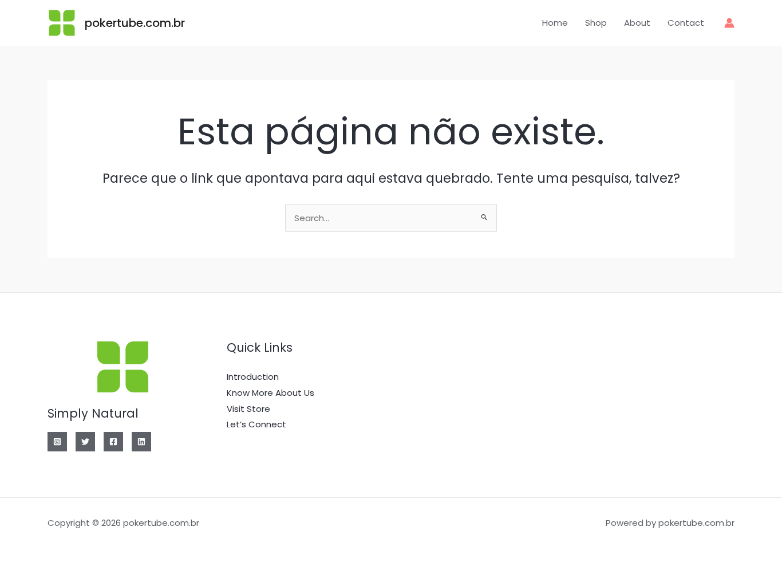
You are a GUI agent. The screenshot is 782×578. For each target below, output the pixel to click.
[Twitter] (85, 441)
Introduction (253, 377)
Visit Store (248, 409)
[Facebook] (113, 441)
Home (555, 23)
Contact (686, 23)
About (637, 23)
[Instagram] (57, 441)
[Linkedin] (141, 441)
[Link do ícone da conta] (729, 23)
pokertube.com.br (135, 23)
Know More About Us (270, 393)
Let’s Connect (256, 424)
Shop (596, 23)
